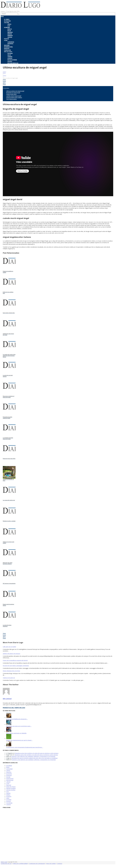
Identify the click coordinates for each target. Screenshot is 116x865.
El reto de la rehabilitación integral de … (17, 719)
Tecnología (7, 50)
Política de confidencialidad (20, 863)
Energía (9, 33)
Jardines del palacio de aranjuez (11, 653)
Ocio (8, 25)
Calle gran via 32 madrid (9, 646)
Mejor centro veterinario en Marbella (16, 733)
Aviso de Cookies (51, 863)
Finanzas (10, 35)
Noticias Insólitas (12, 63)
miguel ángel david (11, 94)
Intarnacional (8, 46)
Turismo (9, 56)
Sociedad (10, 53)
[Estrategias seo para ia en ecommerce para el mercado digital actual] (8, 724)
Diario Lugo (4, 862)
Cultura (6, 22)
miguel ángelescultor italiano (14, 97)
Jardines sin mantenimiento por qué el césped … (19, 740)
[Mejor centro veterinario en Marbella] (8, 731)
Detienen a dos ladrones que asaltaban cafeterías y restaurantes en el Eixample (33, 756)
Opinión (9, 58)
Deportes (6, 48)
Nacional (7, 45)
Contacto (59, 863)
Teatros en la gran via (9, 678)
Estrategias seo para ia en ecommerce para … (19, 726)
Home (4, 73)
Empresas (10, 32)
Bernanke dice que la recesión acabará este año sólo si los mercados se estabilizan (35, 758)
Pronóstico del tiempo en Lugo (14, 707)
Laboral (9, 37)
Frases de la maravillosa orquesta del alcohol (15, 660)
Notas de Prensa (12, 59)
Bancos (9, 29)
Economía (7, 27)
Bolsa (9, 30)
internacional (9, 780)
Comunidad (10, 42)
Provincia (10, 43)
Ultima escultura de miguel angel (15, 91)
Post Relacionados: (11, 99)
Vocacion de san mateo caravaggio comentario (16, 665)
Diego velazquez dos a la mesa (11, 671)
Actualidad (7, 20)
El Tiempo (6, 19)
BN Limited (7, 699)
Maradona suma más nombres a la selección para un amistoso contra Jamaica (36, 753)
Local (5, 40)
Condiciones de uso (6, 863)
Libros (9, 24)
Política (6, 38)
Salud (9, 55)
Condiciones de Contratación (37, 863)
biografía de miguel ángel (13, 92)
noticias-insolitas (10, 790)
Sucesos (9, 61)
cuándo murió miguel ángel (13, 96)
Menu (2, 16)
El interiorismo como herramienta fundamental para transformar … (24, 747)
